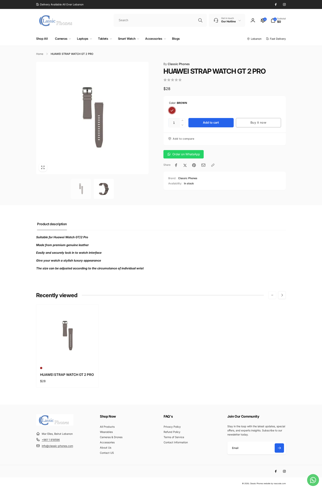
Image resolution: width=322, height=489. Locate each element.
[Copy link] (213, 165)
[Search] (200, 20)
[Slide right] (282, 295)
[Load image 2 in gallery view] (104, 189)
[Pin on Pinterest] (194, 165)
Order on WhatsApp (186, 154)
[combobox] (160, 20)
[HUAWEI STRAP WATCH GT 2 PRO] (68, 356)
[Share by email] (203, 165)
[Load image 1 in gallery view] (81, 189)
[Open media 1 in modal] (92, 118)
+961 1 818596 (51, 439)
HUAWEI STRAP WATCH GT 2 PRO (67, 375)
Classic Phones (176, 64)
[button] (278, 20)
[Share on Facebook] (176, 165)
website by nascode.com (275, 483)
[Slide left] (272, 295)
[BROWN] (172, 110)
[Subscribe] (279, 448)
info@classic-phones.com (57, 445)
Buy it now (258, 122)
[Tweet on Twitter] (185, 165)
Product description (52, 224)
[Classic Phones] (54, 424)
